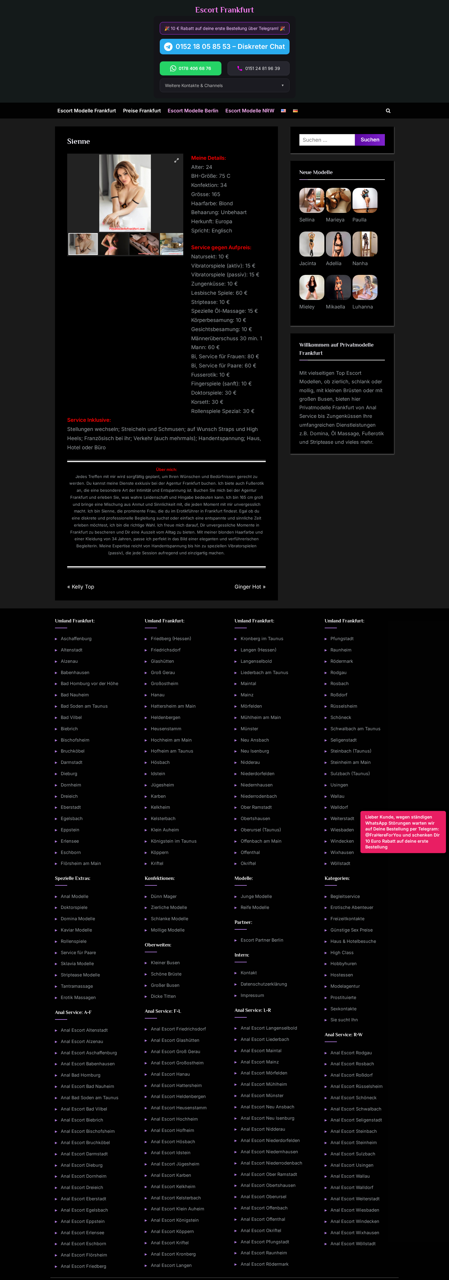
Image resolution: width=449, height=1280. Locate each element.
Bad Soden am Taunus (84, 706)
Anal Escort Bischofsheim (88, 1131)
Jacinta (307, 263)
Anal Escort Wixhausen (354, 1232)
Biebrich (69, 728)
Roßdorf (338, 694)
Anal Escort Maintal (261, 1050)
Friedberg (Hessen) (171, 638)
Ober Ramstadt (256, 807)
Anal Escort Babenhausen (88, 1063)
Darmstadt (71, 762)
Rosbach (339, 683)
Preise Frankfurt (142, 111)
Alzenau (69, 661)
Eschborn (71, 852)
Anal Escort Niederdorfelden (270, 1140)
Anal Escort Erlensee (82, 1232)
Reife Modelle (255, 907)
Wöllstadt (340, 863)
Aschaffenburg (76, 638)
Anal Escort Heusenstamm (179, 1107)
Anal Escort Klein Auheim (177, 1208)
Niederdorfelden (258, 773)
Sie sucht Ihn (344, 1019)
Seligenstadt (343, 739)
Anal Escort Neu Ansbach (267, 1106)
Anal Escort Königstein (175, 1220)
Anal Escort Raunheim (264, 1252)
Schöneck (340, 717)
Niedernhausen (257, 784)
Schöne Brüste (166, 973)
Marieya (335, 220)
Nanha (360, 263)
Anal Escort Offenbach (264, 1207)
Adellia (333, 263)
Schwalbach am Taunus (355, 728)
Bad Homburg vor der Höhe (89, 683)
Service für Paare (78, 952)
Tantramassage (77, 986)
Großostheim (164, 683)
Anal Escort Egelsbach (84, 1210)
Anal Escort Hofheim (172, 1130)
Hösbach (160, 762)
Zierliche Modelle (169, 907)
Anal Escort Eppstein (83, 1221)
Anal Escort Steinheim (353, 1142)
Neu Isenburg (255, 750)
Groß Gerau (163, 672)
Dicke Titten (163, 996)
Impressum (252, 995)
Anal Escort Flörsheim (84, 1254)
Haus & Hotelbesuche (353, 941)
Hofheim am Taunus (172, 750)
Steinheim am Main (350, 762)
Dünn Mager (164, 896)
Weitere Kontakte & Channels (194, 85)
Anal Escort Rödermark (265, 1264)
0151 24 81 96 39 (262, 68)
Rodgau (338, 672)
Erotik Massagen (78, 997)
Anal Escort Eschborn (83, 1243)
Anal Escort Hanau (170, 1074)
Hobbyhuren (343, 963)
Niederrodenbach (259, 796)
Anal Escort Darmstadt (84, 1153)
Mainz (247, 694)
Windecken (342, 841)
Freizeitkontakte (347, 918)
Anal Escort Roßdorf (351, 1075)
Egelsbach (72, 818)
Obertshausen (255, 818)
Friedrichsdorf (166, 649)
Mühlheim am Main (261, 717)
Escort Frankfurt (224, 9)
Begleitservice (345, 896)
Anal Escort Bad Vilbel (84, 1108)
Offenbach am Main (261, 841)
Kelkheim (160, 807)
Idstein (158, 773)
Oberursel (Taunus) (261, 829)
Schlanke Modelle (169, 918)
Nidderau (250, 762)
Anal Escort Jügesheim (175, 1163)
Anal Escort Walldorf (351, 1187)
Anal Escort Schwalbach (355, 1108)
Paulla (359, 220)
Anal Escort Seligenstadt (356, 1119)
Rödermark (341, 661)
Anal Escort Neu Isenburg (267, 1118)
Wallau (337, 796)
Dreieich (69, 796)
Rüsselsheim (343, 706)
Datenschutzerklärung (264, 983)
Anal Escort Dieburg (82, 1165)
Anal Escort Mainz (260, 1061)
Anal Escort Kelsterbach (176, 1197)
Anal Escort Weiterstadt (355, 1198)
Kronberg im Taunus (262, 638)
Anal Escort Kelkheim (173, 1186)
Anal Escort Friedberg (83, 1266)
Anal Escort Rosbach (352, 1063)
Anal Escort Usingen (352, 1165)
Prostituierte (343, 997)
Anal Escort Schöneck (353, 1097)
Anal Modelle (74, 896)
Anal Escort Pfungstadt (265, 1241)
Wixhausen (342, 852)
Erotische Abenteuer (351, 907)
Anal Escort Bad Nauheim (87, 1086)
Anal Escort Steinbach (353, 1131)
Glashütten (162, 661)
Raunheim (341, 649)
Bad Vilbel (71, 717)
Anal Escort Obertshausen (268, 1185)
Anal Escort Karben (171, 1175)
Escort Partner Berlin (262, 940)
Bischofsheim (75, 739)
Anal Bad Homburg (80, 1075)
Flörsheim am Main (81, 863)
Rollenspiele (73, 941)
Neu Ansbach (255, 739)
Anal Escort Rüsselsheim (356, 1086)
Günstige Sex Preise (351, 929)
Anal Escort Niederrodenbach (271, 1162)
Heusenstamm (166, 728)
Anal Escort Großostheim (177, 1062)
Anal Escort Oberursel (264, 1196)
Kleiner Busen (165, 962)
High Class (342, 952)
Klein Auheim (165, 829)
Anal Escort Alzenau (82, 1041)
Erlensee (70, 841)
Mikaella (335, 307)
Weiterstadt (342, 818)
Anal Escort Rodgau (351, 1052)
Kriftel (157, 863)
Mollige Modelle (167, 929)
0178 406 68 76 (195, 68)
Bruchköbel (73, 750)
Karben (158, 796)
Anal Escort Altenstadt (84, 1030)
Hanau (158, 694)
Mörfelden (251, 706)
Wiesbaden (342, 829)
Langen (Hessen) (258, 649)
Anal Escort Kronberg (173, 1253)
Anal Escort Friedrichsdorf (178, 1028)
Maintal (248, 683)
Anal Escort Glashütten (175, 1040)
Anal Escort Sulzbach (352, 1153)
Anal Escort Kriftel (170, 1242)
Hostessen (341, 974)
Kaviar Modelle (76, 929)
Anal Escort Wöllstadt (353, 1243)
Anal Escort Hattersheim (176, 1085)
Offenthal (250, 852)
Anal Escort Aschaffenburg (89, 1052)
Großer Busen (165, 985)
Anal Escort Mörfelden (264, 1072)
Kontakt (249, 972)
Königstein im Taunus (174, 841)
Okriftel (248, 863)
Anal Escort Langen (171, 1265)
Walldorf (339, 807)
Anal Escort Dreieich (82, 1187)
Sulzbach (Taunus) (350, 773)
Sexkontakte (343, 1008)
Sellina (307, 220)
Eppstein (70, 829)
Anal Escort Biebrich (82, 1119)
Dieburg (69, 773)
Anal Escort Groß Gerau (175, 1051)
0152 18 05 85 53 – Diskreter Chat (230, 46)
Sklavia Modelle (77, 963)
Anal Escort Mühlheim (264, 1084)
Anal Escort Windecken (354, 1221)
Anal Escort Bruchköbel (85, 1142)
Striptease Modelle (80, 974)
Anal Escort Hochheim (174, 1118)
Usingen (339, 784)
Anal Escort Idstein (171, 1152)
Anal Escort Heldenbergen (178, 1096)
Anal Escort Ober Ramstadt (269, 1174)
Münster (249, 728)
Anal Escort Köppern (172, 1231)
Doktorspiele (74, 907)
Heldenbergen (166, 717)
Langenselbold (256, 661)
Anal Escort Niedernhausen (269, 1151)
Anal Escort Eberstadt (83, 1198)
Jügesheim (162, 784)
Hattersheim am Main (173, 706)
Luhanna (362, 307)
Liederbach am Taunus (264, 672)
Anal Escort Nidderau (263, 1129)
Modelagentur (345, 986)
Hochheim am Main (171, 739)
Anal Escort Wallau (350, 1176)
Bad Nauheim (75, 694)
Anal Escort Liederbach (265, 1039)
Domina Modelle (78, 918)
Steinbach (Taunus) (350, 750)
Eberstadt (71, 807)
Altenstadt (71, 649)
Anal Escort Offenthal (263, 1219)
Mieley (307, 307)
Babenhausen (75, 672)
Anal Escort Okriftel (261, 1230)
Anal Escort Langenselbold (269, 1027)
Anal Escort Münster (262, 1095)
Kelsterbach (163, 818)
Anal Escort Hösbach (173, 1141)
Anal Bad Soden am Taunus (90, 1097)
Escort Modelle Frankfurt (86, 111)
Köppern (160, 852)
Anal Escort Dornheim (84, 1176)
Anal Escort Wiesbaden (354, 1210)
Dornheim (71, 784)
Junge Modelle (256, 896)
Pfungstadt (342, 638)
